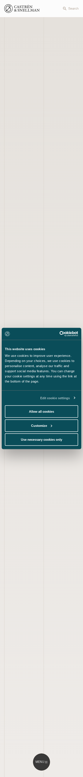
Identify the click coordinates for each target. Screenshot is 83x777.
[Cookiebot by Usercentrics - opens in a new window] (59, 334)
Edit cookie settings (55, 398)
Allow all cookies (41, 411)
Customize (39, 425)
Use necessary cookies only (41, 439)
